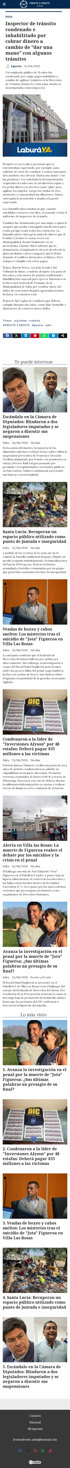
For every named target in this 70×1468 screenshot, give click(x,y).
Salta (8, 16)
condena (34, 320)
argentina (20, 320)
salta (48, 325)
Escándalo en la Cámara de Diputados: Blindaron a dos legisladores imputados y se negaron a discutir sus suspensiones (31, 426)
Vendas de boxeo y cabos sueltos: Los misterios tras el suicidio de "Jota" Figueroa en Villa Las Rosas (33, 636)
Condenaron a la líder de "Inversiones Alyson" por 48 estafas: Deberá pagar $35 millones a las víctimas (31, 746)
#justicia (37, 325)
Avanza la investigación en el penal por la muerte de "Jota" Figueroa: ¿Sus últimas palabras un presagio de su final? (32, 961)
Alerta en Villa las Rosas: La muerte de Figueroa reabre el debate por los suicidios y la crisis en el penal (32, 852)
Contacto (35, 1416)
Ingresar (37, 1429)
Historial (35, 1422)
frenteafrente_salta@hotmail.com (35, 1439)
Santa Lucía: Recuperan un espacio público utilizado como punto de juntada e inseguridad (34, 536)
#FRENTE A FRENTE (16, 325)
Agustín (16, 66)
